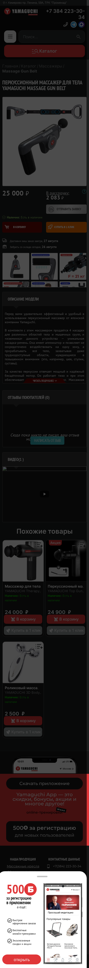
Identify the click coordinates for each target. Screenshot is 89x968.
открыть (22, 959)
